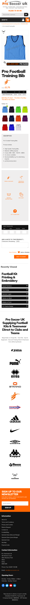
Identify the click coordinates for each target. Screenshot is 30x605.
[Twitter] (7, 585)
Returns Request (6, 527)
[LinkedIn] (14, 585)
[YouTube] (10, 585)
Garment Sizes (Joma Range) (10, 537)
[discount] (7, 82)
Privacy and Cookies (7, 524)
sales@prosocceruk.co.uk (12, 570)
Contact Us (5, 530)
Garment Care (6, 540)
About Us (4, 519)
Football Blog (5, 532)
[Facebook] (3, 585)
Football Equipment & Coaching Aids (11, 23)
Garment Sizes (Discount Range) (11, 535)
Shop (4, 20)
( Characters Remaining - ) (13, 240)
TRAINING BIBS (24, 23)
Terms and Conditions (8, 522)
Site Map (4, 542)
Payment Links (6, 545)
